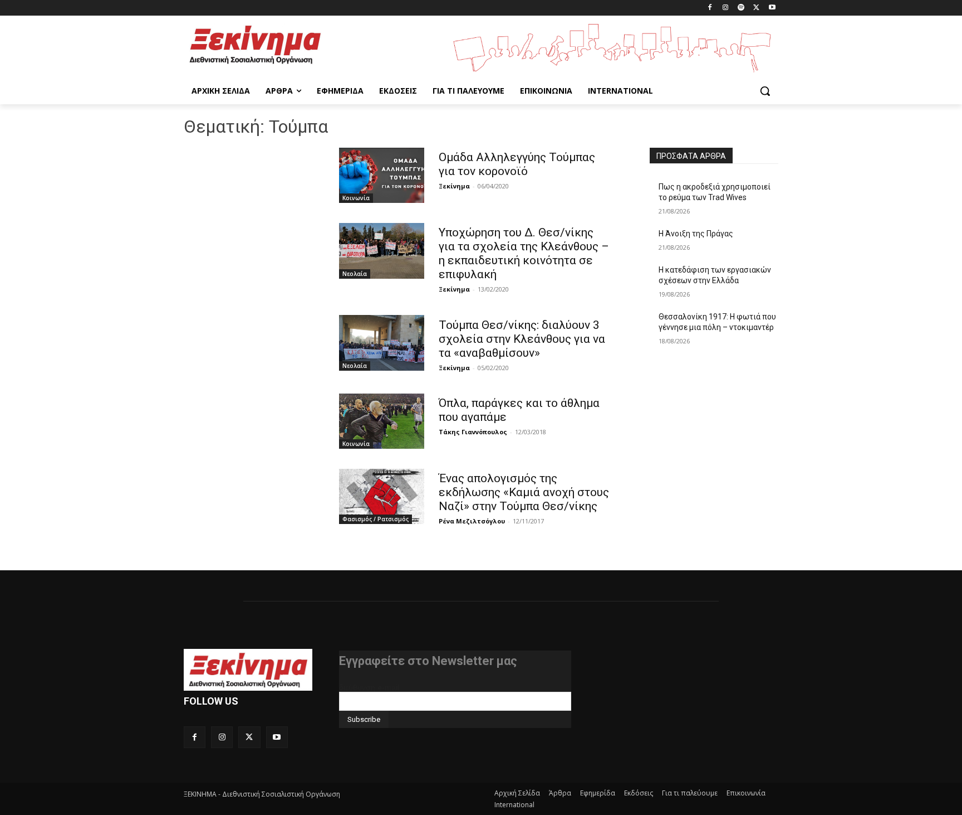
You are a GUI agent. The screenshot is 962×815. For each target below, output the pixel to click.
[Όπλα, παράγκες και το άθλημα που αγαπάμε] (381, 421)
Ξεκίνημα (454, 186)
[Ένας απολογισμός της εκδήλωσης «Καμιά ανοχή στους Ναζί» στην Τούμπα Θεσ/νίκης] (381, 496)
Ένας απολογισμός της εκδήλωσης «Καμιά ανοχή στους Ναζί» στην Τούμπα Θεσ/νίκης (524, 492)
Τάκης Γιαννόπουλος (473, 432)
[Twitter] (756, 8)
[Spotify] (741, 8)
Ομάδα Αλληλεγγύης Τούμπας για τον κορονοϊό (517, 164)
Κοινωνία (356, 198)
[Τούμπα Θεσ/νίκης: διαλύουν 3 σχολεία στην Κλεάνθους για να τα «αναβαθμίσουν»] (381, 342)
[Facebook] (710, 8)
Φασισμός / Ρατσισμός (375, 519)
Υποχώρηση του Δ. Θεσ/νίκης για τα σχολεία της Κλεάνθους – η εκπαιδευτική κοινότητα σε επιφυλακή (524, 253)
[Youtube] (771, 8)
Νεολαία (354, 274)
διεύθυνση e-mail (369, 687)
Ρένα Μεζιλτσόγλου (472, 521)
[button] (765, 90)
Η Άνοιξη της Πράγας (696, 233)
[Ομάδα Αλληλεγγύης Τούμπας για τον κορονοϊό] (381, 175)
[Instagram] (725, 8)
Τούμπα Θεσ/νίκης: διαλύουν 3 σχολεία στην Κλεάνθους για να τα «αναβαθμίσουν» (522, 339)
